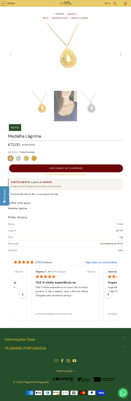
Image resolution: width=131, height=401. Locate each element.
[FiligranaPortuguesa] (65, 3)
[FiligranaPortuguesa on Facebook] (62, 361)
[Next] (120, 54)
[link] (65, 314)
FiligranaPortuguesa (36, 382)
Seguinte (72, 14)
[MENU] (2, 3)
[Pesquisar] (115, 3)
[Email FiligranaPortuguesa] (56, 361)
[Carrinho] (125, 3)
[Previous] (10, 54)
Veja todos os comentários (101, 262)
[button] (10, 158)
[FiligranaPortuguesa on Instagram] (68, 361)
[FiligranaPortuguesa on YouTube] (74, 361)
